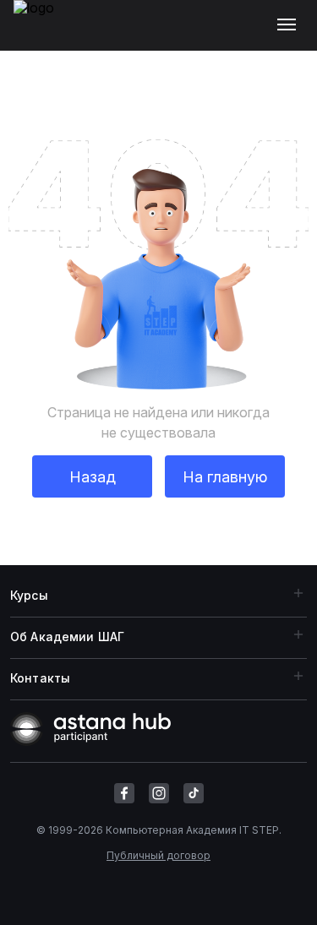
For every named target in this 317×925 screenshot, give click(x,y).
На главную (225, 477)
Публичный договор (158, 855)
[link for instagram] (159, 793)
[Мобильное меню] (290, 25)
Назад (92, 477)
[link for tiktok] (193, 793)
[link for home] (43, 34)
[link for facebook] (124, 793)
